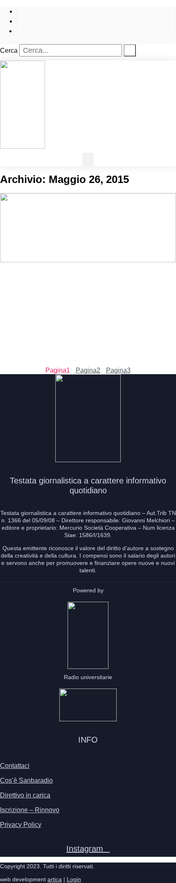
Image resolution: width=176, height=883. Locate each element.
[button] (88, 159)
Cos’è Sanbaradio (26, 780)
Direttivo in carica (25, 795)
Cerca (9, 50)
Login (74, 879)
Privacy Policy (20, 824)
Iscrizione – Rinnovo (29, 809)
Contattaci (14, 765)
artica (54, 879)
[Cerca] (130, 50)
